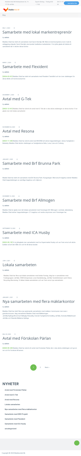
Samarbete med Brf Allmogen (29, 200)
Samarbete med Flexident (25, 66)
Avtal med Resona (18, 131)
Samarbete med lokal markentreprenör (37, 32)
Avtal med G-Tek (17, 98)
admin (7, 37)
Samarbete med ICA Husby (26, 232)
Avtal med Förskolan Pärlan (27, 338)
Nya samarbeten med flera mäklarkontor (39, 301)
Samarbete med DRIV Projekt (16, 414)
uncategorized (10, 429)
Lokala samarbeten (19, 264)
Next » (47, 367)
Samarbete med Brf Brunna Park (31, 163)
